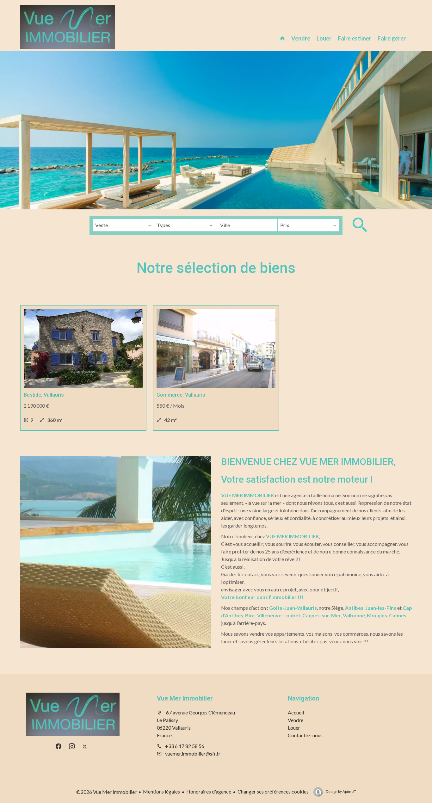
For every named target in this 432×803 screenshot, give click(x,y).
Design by (340, 791)
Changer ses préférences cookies (273, 791)
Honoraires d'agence (208, 791)
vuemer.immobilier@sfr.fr (192, 753)
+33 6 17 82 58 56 (184, 746)
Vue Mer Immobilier (185, 698)
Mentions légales (161, 791)
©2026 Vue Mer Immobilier (106, 792)
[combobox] (123, 225)
